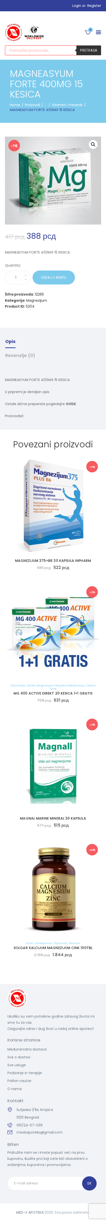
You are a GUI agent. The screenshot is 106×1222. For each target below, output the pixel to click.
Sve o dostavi (18, 1057)
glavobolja (17, 685)
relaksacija (76, 685)
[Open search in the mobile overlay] (53, 50)
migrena (61, 685)
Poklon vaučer (19, 1080)
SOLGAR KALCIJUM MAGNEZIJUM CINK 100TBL (53, 948)
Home (15, 104)
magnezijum (45, 685)
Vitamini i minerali (67, 104)
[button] (98, 32)
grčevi (31, 685)
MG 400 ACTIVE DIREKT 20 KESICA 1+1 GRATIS (53, 693)
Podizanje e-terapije (24, 1072)
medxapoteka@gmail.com (40, 1132)
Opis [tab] (10, 341)
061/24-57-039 (30, 1125)
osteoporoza (43, 943)
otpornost (60, 943)
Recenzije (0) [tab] (20, 355)
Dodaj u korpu (53, 278)
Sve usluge (16, 1065)
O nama (14, 1088)
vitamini (74, 943)
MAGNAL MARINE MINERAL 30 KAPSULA (53, 818)
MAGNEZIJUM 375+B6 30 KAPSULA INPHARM (53, 561)
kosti (29, 943)
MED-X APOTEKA (30, 1212)
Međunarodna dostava (27, 1049)
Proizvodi (32, 104)
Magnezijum (36, 300)
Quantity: (13, 265)
